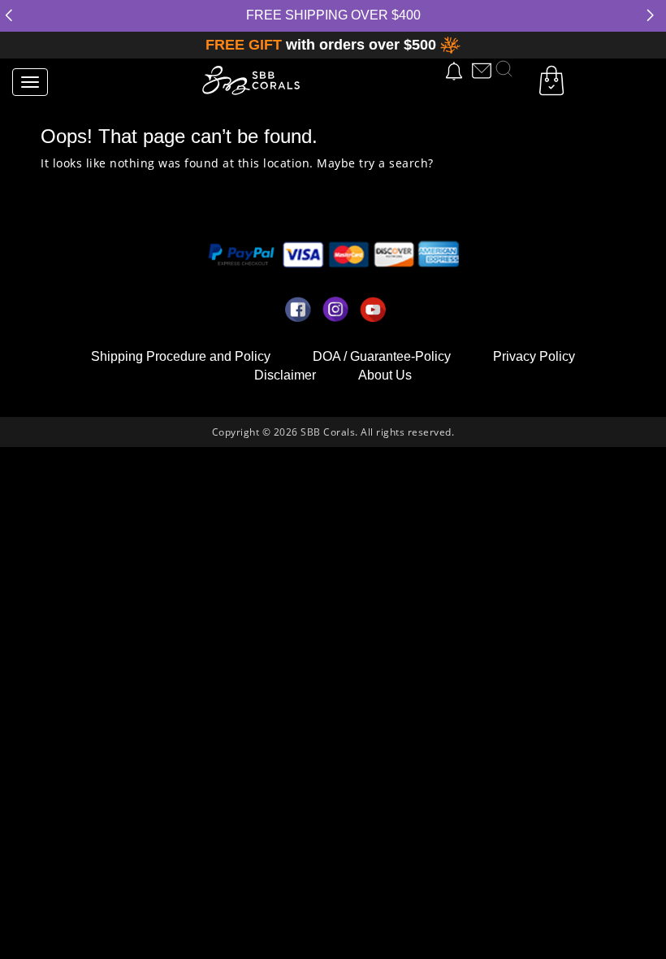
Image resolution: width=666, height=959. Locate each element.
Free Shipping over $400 (333, 15)
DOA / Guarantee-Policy (382, 356)
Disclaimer (285, 375)
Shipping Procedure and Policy (180, 356)
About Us (385, 375)
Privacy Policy (534, 356)
